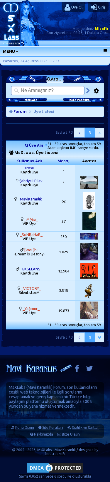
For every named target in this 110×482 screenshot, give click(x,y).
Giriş (101, 7)
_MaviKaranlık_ (31, 199)
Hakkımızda (43, 434)
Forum (20, 111)
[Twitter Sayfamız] (89, 370)
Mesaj (63, 161)
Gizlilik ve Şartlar (85, 427)
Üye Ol (76, 7)
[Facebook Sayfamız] (77, 370)
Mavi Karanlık (39, 387)
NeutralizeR (55, 454)
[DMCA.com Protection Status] (55, 472)
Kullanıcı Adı (29, 161)
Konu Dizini (24, 427)
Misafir (102, 28)
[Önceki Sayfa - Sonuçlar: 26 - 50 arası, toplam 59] (79, 133)
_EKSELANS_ (31, 269)
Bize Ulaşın (71, 434)
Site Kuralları (52, 427)
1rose (29, 168)
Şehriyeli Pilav (31, 181)
